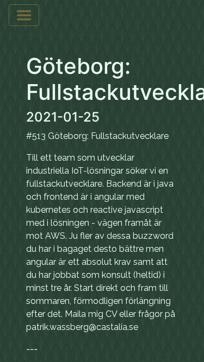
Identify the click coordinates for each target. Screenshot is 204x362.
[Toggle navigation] (24, 15)
